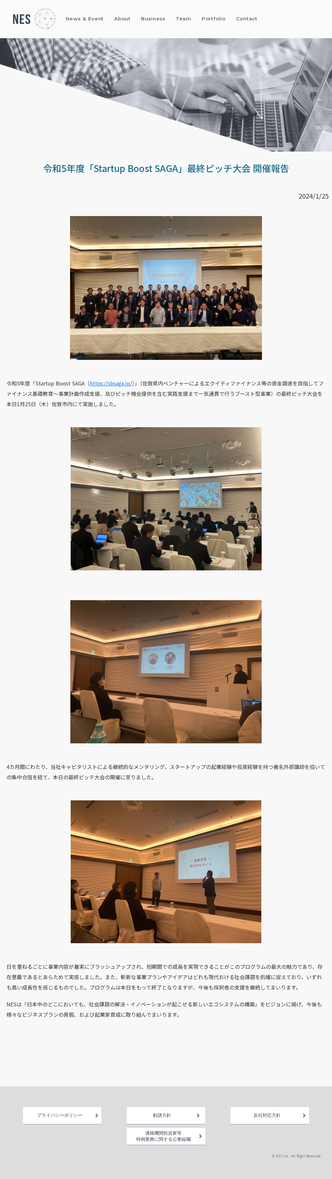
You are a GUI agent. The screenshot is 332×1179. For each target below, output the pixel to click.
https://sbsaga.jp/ (111, 383)
